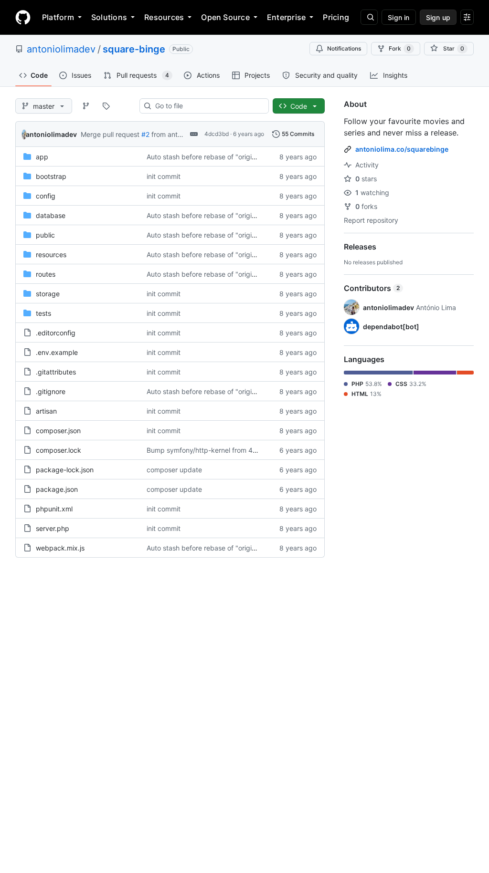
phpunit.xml (54, 509)
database (50, 215)
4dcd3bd (216, 133)
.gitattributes (56, 372)
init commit (164, 176)
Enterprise (286, 17)
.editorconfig (55, 333)
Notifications (344, 48)
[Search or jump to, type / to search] (369, 17)
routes (45, 274)
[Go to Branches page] (86, 106)
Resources (164, 17)
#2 (145, 134)
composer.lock (58, 450)
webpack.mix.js (60, 548)
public (45, 235)
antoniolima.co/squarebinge (401, 149)
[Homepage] (23, 17)
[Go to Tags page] (106, 106)
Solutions (109, 17)
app (42, 157)
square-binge (134, 49)
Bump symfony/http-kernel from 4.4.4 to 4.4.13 (221, 450)
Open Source (225, 17)
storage (48, 294)
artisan (46, 411)
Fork (400, 48)
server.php (52, 528)
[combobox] (208, 106)
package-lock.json (65, 470)
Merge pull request (110, 134)
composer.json (58, 430)
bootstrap (51, 176)
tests (43, 313)
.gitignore (50, 391)
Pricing (336, 17)
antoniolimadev (61, 49)
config (45, 196)
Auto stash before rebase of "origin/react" (212, 157)
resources (51, 254)
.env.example (57, 352)
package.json (57, 489)
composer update (174, 470)
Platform (58, 17)
